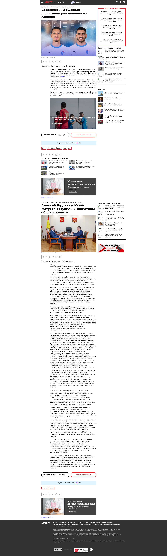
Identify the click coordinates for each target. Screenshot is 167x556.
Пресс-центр (71, 522)
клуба (63, 77)
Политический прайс (86, 524)
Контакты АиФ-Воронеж (59, 524)
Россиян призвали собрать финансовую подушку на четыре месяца (113, 116)
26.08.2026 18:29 (45, 202)
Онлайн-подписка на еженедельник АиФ (101, 522)
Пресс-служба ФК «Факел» (48, 57)
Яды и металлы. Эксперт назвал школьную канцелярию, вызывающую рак (113, 224)
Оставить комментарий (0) (83, 135)
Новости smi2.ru (47, 197)
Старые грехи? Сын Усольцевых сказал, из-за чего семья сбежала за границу (115, 230)
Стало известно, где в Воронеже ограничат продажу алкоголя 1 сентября (111, 27)
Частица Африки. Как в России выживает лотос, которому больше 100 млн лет (114, 236)
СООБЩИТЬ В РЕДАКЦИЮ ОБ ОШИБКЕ (62, 526)
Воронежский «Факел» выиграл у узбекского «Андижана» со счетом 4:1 (73, 118)
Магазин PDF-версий (82, 522)
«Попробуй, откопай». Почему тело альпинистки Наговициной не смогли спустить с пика (114, 63)
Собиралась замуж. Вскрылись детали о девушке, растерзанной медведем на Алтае (114, 75)
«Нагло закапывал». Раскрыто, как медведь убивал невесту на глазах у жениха (115, 57)
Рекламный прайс (73, 524)
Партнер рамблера (68, 549)
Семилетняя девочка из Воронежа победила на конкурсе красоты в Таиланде (112, 34)
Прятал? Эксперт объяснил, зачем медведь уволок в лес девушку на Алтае (114, 52)
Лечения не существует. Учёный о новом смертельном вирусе (114, 68)
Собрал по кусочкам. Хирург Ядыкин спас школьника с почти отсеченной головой (115, 218)
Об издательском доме (59, 522)
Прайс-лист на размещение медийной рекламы (107, 524)
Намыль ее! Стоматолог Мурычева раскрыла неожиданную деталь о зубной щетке (114, 207)
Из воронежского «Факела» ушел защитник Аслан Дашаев (85, 167)
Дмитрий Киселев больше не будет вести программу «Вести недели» (114, 110)
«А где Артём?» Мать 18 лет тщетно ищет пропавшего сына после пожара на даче (114, 213)
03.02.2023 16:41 (45, 7)
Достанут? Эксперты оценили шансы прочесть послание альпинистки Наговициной (115, 80)
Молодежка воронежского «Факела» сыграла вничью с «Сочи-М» (56, 168)
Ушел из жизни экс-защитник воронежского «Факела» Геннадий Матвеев (84, 162)
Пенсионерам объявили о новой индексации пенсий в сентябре (113, 104)
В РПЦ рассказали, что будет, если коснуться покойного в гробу (114, 121)
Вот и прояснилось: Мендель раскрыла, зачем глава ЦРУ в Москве (115, 98)
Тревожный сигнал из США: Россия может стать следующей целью (114, 92)
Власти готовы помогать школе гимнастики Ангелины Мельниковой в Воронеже (112, 20)
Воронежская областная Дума (49, 252)
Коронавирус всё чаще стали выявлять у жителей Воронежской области (111, 41)
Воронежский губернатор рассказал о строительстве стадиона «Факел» (56, 173)
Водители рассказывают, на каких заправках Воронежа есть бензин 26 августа (111, 13)
